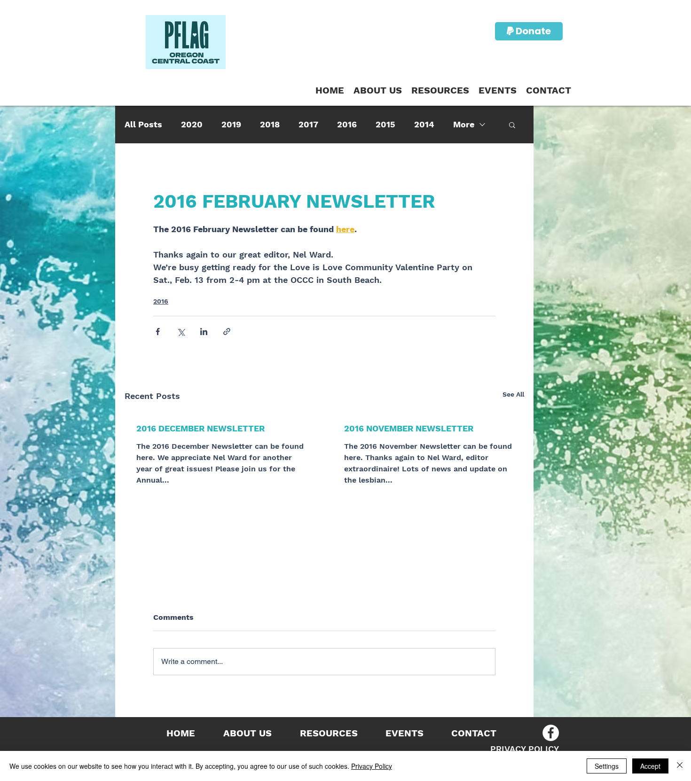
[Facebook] (550, 733)
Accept (650, 766)
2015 (385, 124)
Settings (607, 766)
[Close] (679, 765)
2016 (347, 124)
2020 (192, 124)
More (463, 124)
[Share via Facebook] (157, 331)
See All (513, 394)
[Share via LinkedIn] (203, 331)
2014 (424, 124)
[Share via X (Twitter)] (180, 331)
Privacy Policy (371, 766)
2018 (270, 124)
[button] (440, 90)
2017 (308, 124)
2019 (231, 124)
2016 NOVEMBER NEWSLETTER (408, 428)
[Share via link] (226, 331)
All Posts (143, 124)
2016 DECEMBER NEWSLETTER (200, 428)
